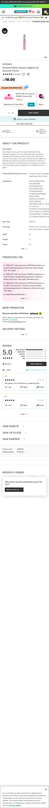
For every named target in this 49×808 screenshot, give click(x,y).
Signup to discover (12, 490)
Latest (8, 370)
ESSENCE (7, 64)
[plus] (13, 113)
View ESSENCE (11, 439)
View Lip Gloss (12, 432)
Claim (31, 104)
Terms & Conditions (15, 322)
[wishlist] (23, 74)
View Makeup (11, 426)
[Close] (46, 789)
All (3, 370)
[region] (24, 797)
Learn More (14, 320)
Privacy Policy (15, 805)
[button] (45, 11)
